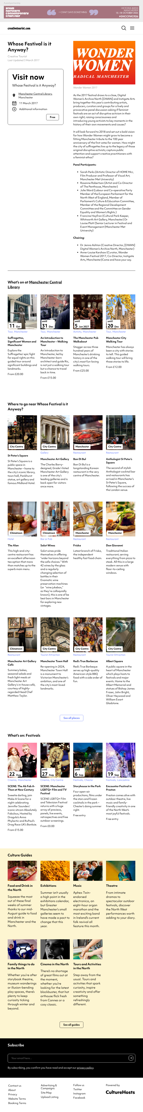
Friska (77, 545)
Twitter (77, 1089)
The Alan (13, 545)
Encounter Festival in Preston (119, 788)
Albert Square (114, 661)
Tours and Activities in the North (87, 966)
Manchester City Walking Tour (116, 339)
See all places (71, 718)
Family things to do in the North (21, 966)
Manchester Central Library (35, 94)
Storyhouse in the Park (87, 786)
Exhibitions (48, 886)
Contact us (14, 1085)
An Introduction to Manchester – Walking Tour (54, 341)
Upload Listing (49, 1097)
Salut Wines (47, 545)
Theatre (112, 886)
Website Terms (17, 1098)
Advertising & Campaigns (49, 1087)
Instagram (79, 1093)
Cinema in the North (54, 964)
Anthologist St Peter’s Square (119, 460)
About (12, 1090)
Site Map (46, 1092)
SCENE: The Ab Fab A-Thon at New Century (21, 788)
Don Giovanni (114, 545)
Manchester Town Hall (54, 661)
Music (77, 886)
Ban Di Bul (79, 459)
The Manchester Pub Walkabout (85, 339)
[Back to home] (19, 28)
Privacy (12, 1094)
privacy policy (85, 1068)
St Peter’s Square (18, 455)
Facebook (79, 1098)
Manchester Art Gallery (54, 459)
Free (52, 117)
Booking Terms (17, 1103)
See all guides (71, 1025)
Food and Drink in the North (20, 888)
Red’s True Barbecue (85, 661)
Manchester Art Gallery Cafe (22, 663)
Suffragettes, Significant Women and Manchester (22, 341)
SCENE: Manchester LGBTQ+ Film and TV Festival (53, 790)
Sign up (130, 1059)
